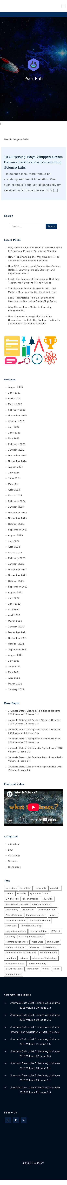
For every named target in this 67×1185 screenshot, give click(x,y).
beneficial (25, 888)
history (53, 915)
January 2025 (16, 449)
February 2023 (17, 558)
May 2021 (14, 672)
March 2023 (15, 552)
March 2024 (15, 495)
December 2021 (17, 632)
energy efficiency (41, 904)
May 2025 (14, 438)
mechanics (37, 942)
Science (12, 861)
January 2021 (16, 689)
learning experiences (17, 942)
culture (9, 893)
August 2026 (15, 387)
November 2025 (17, 415)
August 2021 (15, 655)
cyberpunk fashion (39, 893)
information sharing (40, 920)
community (40, 888)
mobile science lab (15, 947)
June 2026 (14, 392)
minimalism (53, 942)
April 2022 (14, 615)
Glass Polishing (14, 915)
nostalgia (34, 947)
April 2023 (14, 546)
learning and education (31, 936)
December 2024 (17, 455)
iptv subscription (38, 931)
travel (57, 969)
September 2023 (18, 529)
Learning (10, 936)
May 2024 (14, 484)
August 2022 (15, 592)
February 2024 (17, 501)
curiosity (21, 893)
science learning (37, 963)
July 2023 (14, 541)
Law (10, 849)
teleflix (46, 969)
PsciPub (37, 1163)
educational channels (17, 904)
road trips (11, 958)
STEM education (14, 969)
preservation (49, 947)
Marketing (14, 855)
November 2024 (17, 461)
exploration (28, 910)
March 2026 (15, 404)
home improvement (16, 920)
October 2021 (16, 643)
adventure (11, 888)
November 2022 (17, 575)
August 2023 (15, 535)
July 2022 (14, 598)
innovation (11, 926)
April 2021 (14, 678)
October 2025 (16, 421)
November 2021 (17, 638)
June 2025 (14, 432)
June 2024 (14, 478)
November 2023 (17, 518)
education (14, 844)
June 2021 (14, 666)
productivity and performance (21, 953)
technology (14, 867)
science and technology (44, 958)
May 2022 (14, 609)
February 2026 (17, 410)
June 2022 (14, 603)
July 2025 (14, 427)
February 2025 (17, 444)
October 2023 (16, 524)
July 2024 (14, 472)
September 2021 (18, 649)
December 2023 (17, 512)
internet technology (16, 931)
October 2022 (16, 581)
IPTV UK (55, 931)
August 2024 (15, 467)
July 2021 (14, 661)
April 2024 (14, 489)
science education (15, 963)
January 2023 (16, 564)
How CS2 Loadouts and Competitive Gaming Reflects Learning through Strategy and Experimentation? (34, 270)
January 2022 (16, 626)
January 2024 (16, 507)
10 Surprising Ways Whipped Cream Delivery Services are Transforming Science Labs (33, 162)
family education (47, 910)
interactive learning (31, 926)
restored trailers (48, 953)
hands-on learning (35, 915)
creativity (55, 888)
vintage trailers (13, 974)
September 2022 (18, 586)
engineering (12, 910)
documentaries (30, 899)
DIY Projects (12, 899)
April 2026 (14, 398)
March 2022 (15, 621)
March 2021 (15, 683)
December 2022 (17, 569)
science (24, 958)
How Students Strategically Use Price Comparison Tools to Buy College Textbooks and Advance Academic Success (34, 320)
